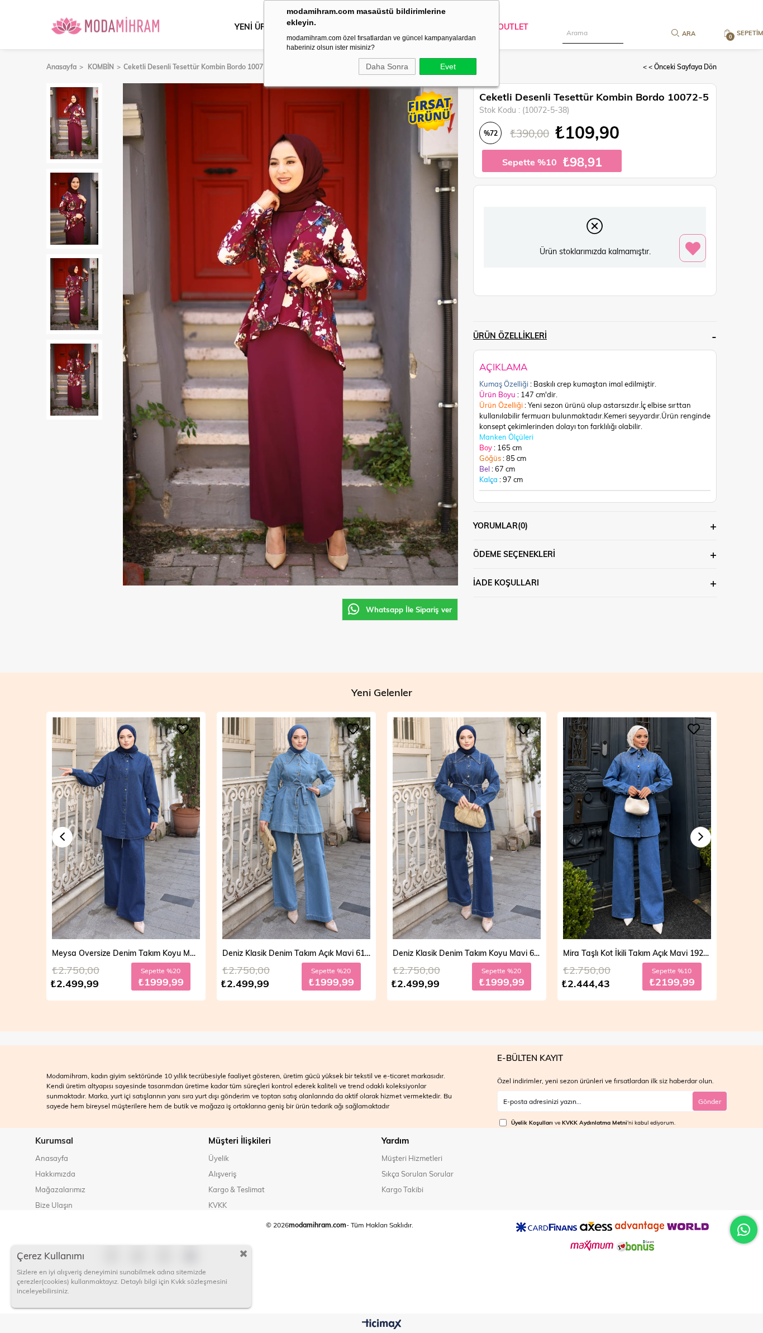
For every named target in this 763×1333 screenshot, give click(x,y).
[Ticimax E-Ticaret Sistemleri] (382, 1324)
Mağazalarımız (60, 1189)
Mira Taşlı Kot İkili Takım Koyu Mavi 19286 (637, 953)
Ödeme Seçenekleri (514, 554)
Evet (448, 66)
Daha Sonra (387, 66)
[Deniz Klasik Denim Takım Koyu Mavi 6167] (296, 828)
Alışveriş (222, 1174)
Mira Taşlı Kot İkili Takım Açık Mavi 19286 (467, 953)
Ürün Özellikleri (510, 335)
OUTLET (513, 26)
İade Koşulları (506, 582)
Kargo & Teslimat (236, 1189)
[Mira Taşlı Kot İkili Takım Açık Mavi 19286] (467, 828)
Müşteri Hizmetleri (412, 1158)
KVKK (217, 1205)
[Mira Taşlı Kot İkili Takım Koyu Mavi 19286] (637, 828)
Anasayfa (51, 1158)
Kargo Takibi (402, 1189)
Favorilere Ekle (183, 729)
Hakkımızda (55, 1174)
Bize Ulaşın (54, 1205)
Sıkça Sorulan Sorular (418, 1174)
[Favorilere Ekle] (692, 249)
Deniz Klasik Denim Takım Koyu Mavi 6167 (296, 953)
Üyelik (218, 1158)
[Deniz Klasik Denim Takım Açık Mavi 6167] (126, 828)
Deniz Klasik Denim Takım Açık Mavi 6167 (126, 953)
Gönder (709, 1101)
